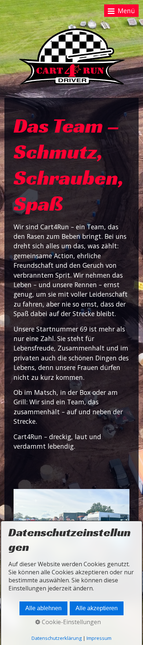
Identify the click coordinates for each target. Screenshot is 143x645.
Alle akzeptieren (97, 608)
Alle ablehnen (43, 608)
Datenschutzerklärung (57, 638)
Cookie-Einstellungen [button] (70, 622)
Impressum (99, 638)
